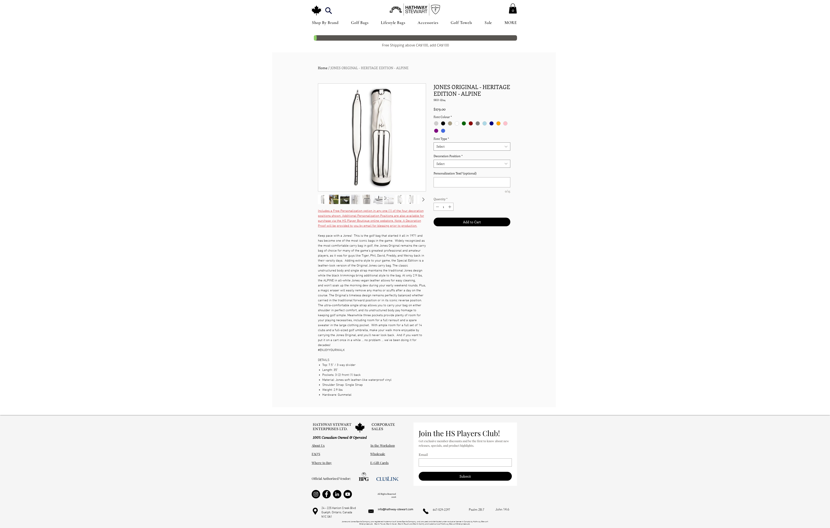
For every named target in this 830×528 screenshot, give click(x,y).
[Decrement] (437, 207)
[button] (328, 10)
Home (322, 67)
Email (423, 455)
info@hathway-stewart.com (395, 509)
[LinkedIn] (337, 494)
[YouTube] (347, 494)
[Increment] (450, 207)
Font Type (441, 139)
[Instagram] (316, 494)
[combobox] (472, 146)
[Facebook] (326, 494)
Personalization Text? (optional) (455, 173)
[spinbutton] (443, 207)
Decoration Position (448, 156)
